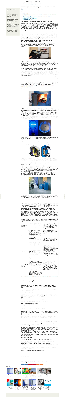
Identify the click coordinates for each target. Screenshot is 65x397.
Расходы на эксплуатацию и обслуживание (30, 18)
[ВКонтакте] (24, 364)
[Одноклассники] (39, 364)
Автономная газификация (32, 1)
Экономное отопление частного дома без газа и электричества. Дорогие (12, 31)
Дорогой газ (39, 361)
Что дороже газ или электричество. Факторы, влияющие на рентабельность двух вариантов (37, 16)
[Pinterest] (32, 364)
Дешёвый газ (29, 361)
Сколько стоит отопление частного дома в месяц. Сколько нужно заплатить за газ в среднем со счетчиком (39, 10)
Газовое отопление (25, 361)
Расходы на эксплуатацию (44, 361)
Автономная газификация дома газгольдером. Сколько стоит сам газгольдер (12, 15)
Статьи (36, 4)
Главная (28, 4)
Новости (32, 4)
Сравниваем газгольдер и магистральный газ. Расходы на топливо (12, 11)
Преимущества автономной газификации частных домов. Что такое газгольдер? (12, 19)
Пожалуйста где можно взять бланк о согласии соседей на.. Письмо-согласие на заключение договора (13, 25)
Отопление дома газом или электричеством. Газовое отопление (32, 9)
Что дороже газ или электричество (28, 17)
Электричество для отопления (34, 361)
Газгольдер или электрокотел (27, 19)
